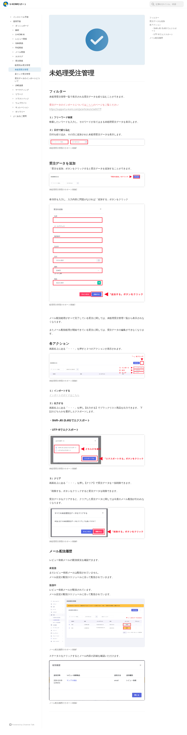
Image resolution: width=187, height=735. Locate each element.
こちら (89, 104)
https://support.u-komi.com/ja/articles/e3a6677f (75, 109)
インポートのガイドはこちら (64, 395)
